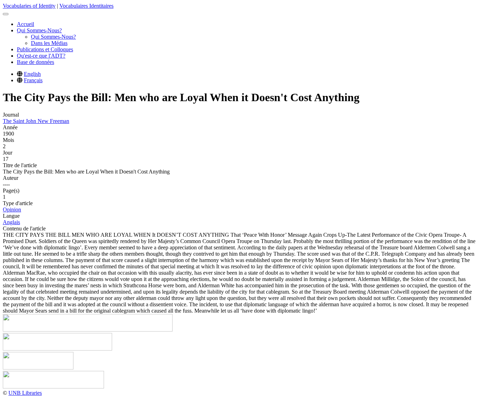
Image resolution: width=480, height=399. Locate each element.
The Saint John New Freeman (36, 121)
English (32, 74)
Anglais (11, 222)
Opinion (12, 209)
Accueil (25, 24)
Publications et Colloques (45, 49)
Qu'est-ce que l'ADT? (41, 56)
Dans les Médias (49, 43)
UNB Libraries (25, 393)
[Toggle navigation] (5, 14)
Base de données (35, 62)
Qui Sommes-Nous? (39, 30)
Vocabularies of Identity (29, 6)
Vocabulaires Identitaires (86, 6)
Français (33, 80)
